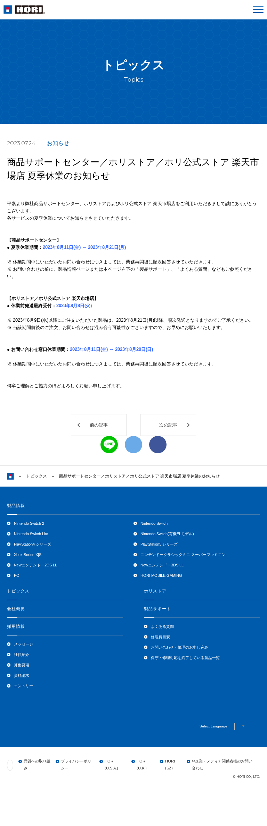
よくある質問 (162, 626)
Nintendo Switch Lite (31, 534)
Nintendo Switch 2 (29, 523)
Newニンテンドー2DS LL (35, 565)
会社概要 (16, 608)
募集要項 (21, 665)
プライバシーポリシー (76, 764)
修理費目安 (160, 637)
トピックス (36, 476)
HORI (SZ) (170, 764)
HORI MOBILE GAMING (161, 575)
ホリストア (155, 591)
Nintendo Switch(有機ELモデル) (167, 534)
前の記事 (99, 425)
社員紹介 (21, 654)
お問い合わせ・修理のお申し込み (179, 647)
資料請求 (21, 675)
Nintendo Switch (154, 523)
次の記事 (168, 425)
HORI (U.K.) (142, 764)
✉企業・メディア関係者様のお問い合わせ (222, 764)
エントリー (23, 686)
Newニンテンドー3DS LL (162, 565)
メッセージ (23, 644)
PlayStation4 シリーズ (32, 544)
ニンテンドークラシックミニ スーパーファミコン (183, 555)
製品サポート (157, 608)
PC (16, 575)
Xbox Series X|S (27, 555)
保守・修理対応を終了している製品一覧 (185, 658)
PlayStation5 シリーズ (159, 544)
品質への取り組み (37, 764)
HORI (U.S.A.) (111, 764)
